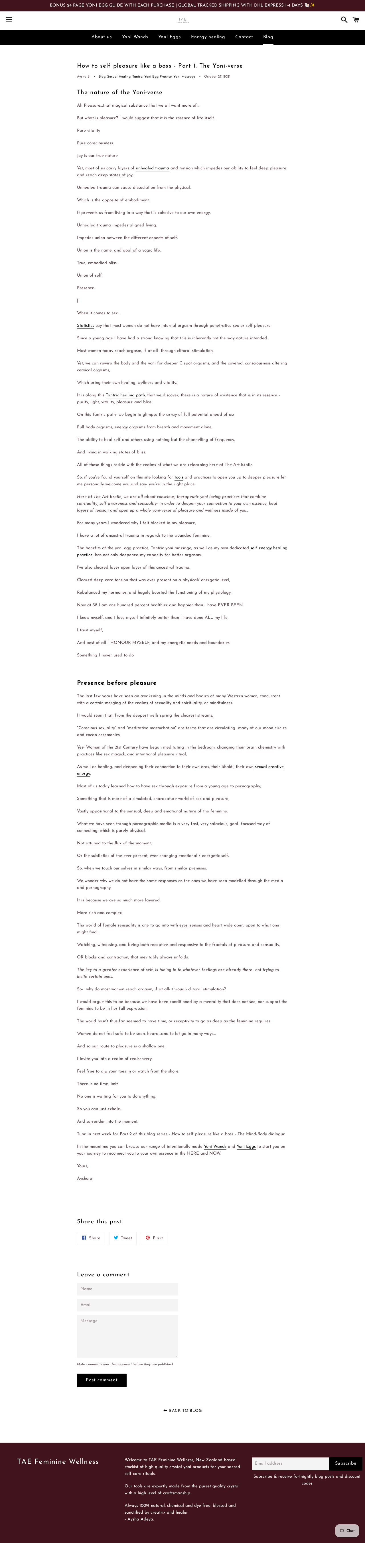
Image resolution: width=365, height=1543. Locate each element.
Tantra (137, 76)
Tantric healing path (125, 395)
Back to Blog (185, 1411)
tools (179, 477)
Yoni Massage (184, 76)
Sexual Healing (119, 76)
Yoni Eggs (169, 37)
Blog (268, 37)
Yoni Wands (135, 37)
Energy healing (208, 37)
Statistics (85, 326)
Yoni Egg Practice (158, 76)
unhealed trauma (152, 168)
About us (102, 37)
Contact (244, 37)
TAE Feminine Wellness (58, 1461)
